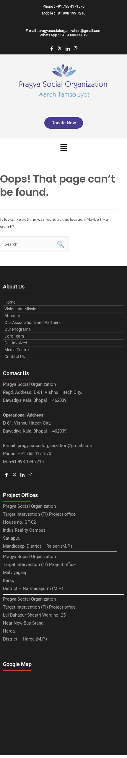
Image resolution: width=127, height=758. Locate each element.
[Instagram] (76, 48)
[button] (63, 147)
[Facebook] (52, 48)
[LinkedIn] (68, 48)
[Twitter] (60, 48)
